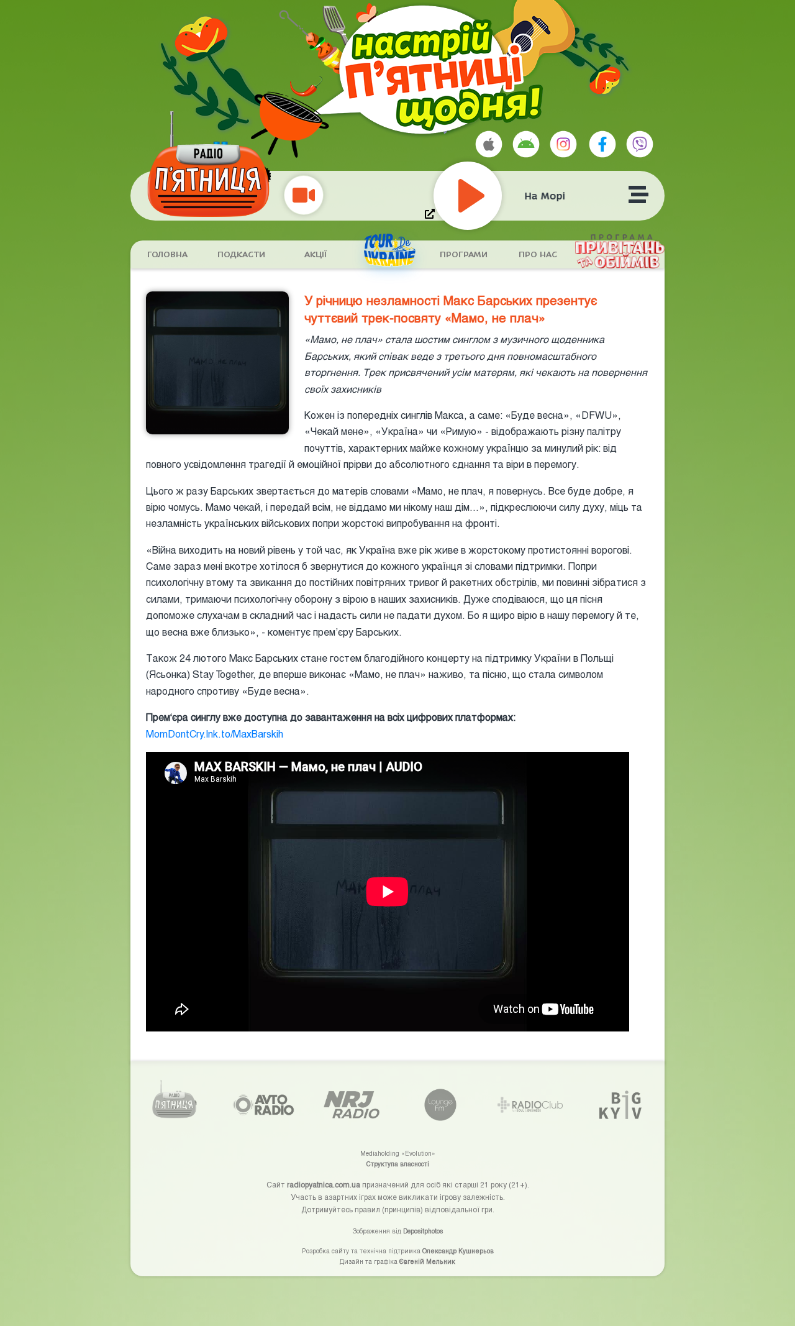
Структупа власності (397, 1164)
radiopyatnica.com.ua (323, 1184)
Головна (167, 255)
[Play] (496, 196)
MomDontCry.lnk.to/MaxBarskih (214, 733)
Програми (464, 255)
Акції (315, 255)
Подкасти (241, 255)
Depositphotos (423, 1231)
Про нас (538, 255)
